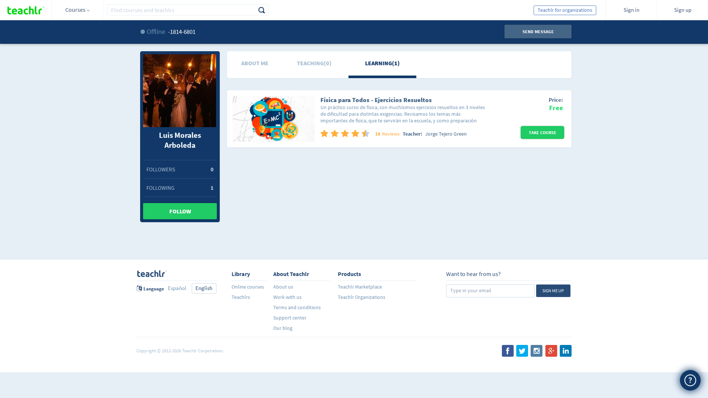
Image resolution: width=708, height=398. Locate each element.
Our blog (282, 328)
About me (254, 63)
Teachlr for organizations (565, 10)
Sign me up (553, 290)
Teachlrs (241, 297)
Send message (538, 31)
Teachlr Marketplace (360, 286)
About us (283, 286)
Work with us (287, 297)
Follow (180, 211)
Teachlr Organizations (361, 297)
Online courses (248, 286)
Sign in (631, 9)
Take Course (542, 132)
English (203, 287)
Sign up (682, 9)
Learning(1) (382, 63)
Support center (289, 317)
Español (177, 287)
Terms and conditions (297, 307)
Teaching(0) (314, 63)
